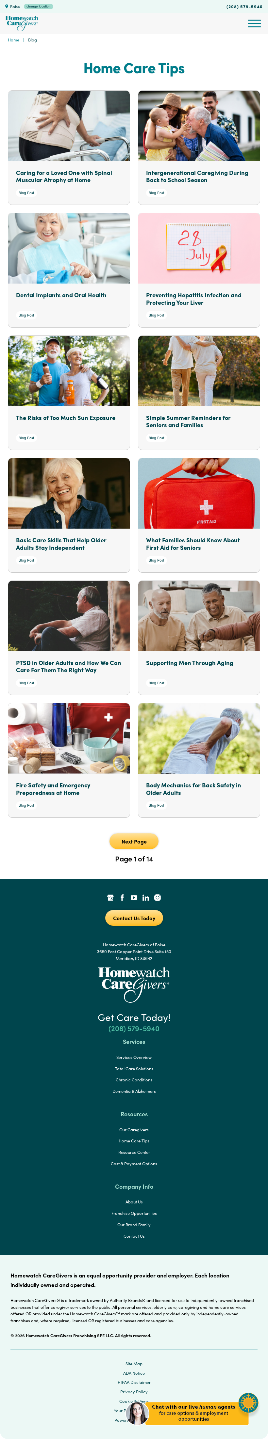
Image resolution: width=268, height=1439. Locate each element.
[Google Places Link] (110, 898)
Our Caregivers (134, 1130)
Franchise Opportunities (134, 1213)
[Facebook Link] (122, 898)
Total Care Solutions (134, 1069)
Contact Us (134, 1236)
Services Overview (134, 1057)
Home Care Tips (134, 1141)
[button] (192, 1429)
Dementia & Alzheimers (134, 1091)
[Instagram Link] (157, 898)
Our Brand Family (134, 1225)
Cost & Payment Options (134, 1164)
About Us (134, 1202)
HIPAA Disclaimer (134, 1382)
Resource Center (134, 1152)
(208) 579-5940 (244, 6)
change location (38, 6)
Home (13, 40)
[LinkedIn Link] (145, 898)
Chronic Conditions (134, 1080)
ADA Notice (134, 1373)
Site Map (134, 1364)
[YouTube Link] (134, 898)
